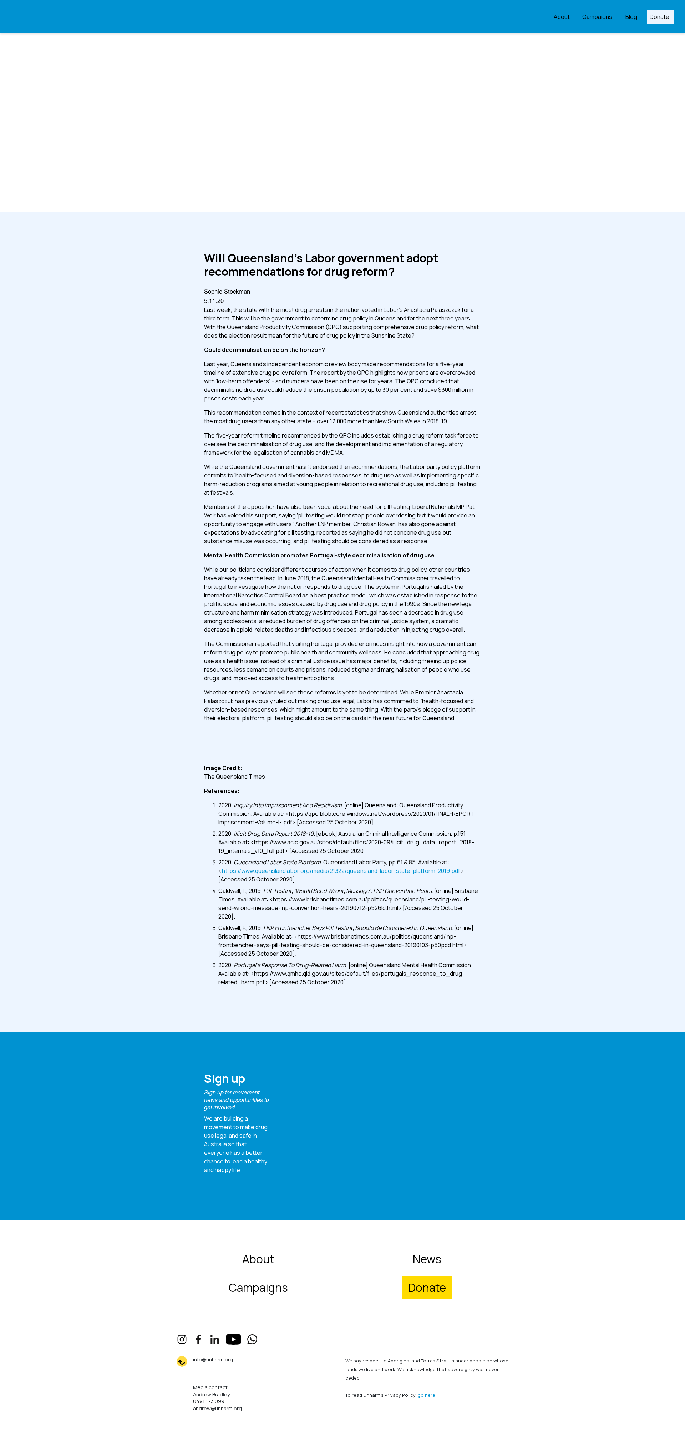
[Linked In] (214, 1339)
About (562, 17)
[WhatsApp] (252, 1339)
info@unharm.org (213, 1359)
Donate (659, 17)
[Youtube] (233, 1339)
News (427, 1259)
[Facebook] (198, 1339)
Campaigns (597, 17)
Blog (631, 17)
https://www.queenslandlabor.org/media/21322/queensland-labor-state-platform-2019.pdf (341, 871)
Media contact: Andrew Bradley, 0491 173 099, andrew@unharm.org (217, 1398)
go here (426, 1395)
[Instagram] (182, 1339)
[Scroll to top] (182, 1361)
